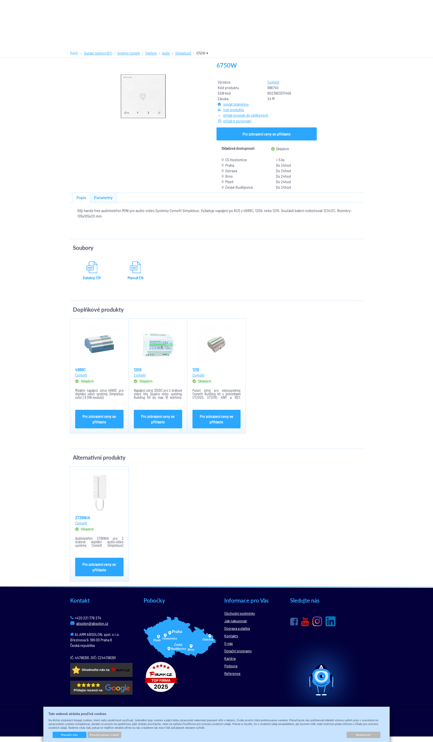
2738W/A (82, 517)
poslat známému (236, 104)
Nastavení (363, 734)
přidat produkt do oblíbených (245, 115)
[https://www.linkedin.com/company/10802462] (331, 621)
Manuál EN (135, 277)
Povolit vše (69, 734)
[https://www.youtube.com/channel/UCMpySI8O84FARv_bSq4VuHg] (305, 621)
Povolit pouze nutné (104, 734)
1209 (137, 369)
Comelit (273, 82)
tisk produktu (233, 109)
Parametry (103, 197)
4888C (80, 369)
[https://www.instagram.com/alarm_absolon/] (317, 621)
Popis (81, 197)
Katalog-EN (91, 277)
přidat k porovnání (237, 120)
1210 (195, 369)
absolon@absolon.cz (92, 623)
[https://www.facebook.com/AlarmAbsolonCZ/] (294, 622)
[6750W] (143, 96)
